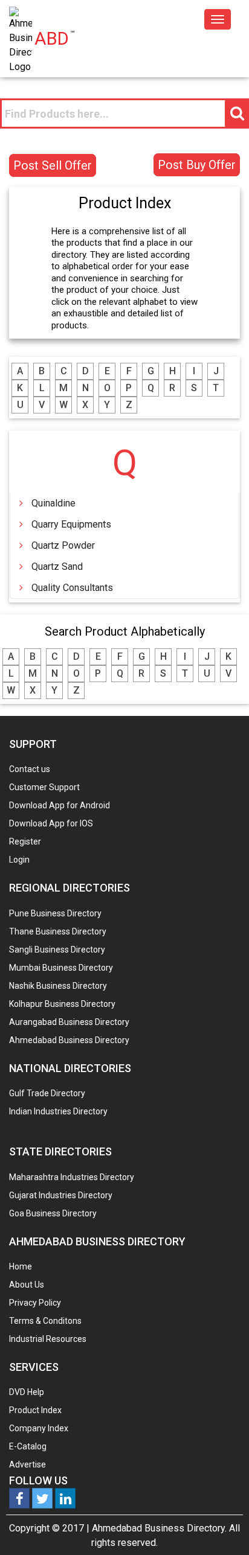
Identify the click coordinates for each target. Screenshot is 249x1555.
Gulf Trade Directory (47, 1093)
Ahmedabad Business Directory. (159, 1528)
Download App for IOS (51, 823)
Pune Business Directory (55, 913)
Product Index (35, 1410)
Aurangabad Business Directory (69, 1022)
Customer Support (44, 787)
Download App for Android (59, 805)
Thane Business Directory (57, 931)
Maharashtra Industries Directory (71, 1177)
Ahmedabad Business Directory (69, 1040)
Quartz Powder (63, 545)
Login (19, 859)
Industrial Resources (47, 1339)
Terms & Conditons (45, 1321)
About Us (26, 1284)
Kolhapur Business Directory (62, 1004)
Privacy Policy (35, 1303)
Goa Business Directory (53, 1213)
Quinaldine (53, 503)
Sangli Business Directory (57, 949)
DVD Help (26, 1392)
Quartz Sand (57, 566)
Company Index (38, 1428)
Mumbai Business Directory (61, 967)
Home (20, 1266)
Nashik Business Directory (58, 986)
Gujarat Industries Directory (60, 1195)
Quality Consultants (72, 587)
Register (25, 841)
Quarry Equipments (71, 524)
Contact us (29, 769)
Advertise (27, 1464)
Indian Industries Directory (58, 1111)
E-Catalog (28, 1446)
